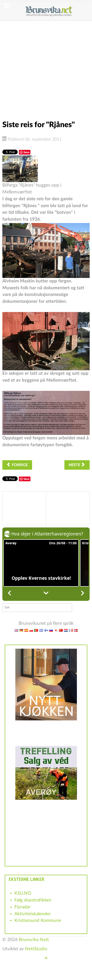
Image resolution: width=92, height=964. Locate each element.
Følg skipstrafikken (32, 900)
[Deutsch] (21, 630)
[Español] (26, 630)
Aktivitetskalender (32, 914)
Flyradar (22, 907)
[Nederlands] (66, 630)
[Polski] (31, 630)
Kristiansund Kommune (37, 920)
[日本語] (56, 630)
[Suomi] (46, 630)
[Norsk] (76, 630)
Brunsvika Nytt (34, 939)
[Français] (71, 630)
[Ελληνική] (41, 630)
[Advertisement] (46, 67)
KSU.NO (22, 893)
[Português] (36, 630)
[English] (16, 630)
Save (26, 152)
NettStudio (36, 949)
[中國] (61, 630)
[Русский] (51, 630)
